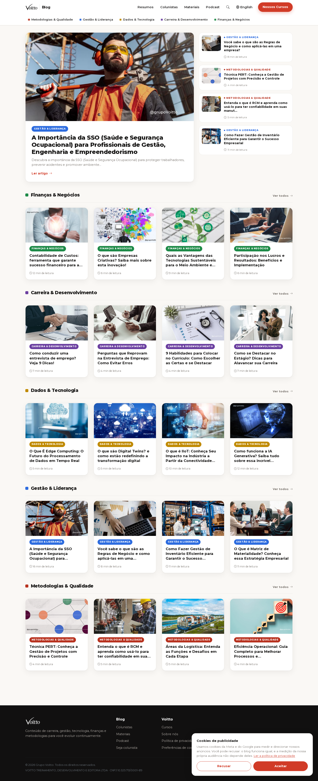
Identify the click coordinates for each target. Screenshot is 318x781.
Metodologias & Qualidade (52, 19)
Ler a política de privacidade (274, 755)
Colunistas (169, 7)
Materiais (191, 7)
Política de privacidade (179, 741)
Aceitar (281, 766)
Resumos (145, 7)
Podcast (213, 7)
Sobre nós (170, 734)
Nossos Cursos (275, 7)
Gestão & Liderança (98, 19)
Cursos (167, 727)
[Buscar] (228, 7)
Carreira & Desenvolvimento (186, 19)
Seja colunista (126, 748)
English (245, 7)
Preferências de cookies (180, 748)
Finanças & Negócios (234, 19)
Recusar (224, 766)
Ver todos (281, 195)
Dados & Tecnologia (138, 19)
